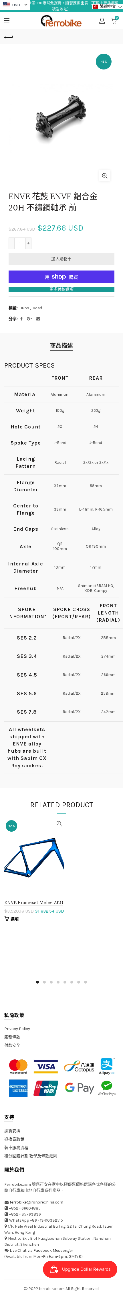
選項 (15, 919)
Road (37, 308)
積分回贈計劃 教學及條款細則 (30, 1156)
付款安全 (12, 1045)
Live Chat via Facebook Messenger (41, 1250)
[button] (107, 6)
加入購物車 (61, 258)
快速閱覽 (59, 824)
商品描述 (61, 346)
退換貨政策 (14, 1139)
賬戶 (102, 20)
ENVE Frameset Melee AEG (33, 902)
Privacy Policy (17, 1028)
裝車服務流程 (16, 1147)
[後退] (8, 36)
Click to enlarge (104, 175)
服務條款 (12, 1037)
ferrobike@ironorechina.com (36, 1202)
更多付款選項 (61, 289)
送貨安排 (12, 1131)
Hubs (24, 308)
